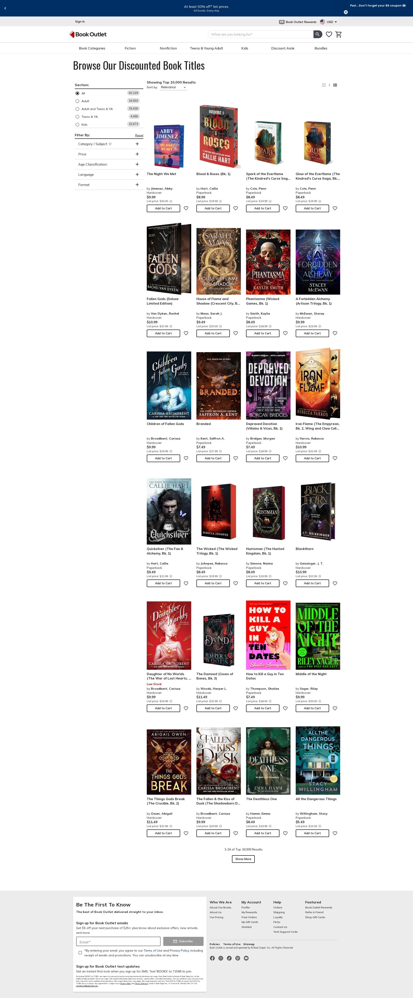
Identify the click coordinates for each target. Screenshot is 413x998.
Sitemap (249, 944)
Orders (277, 907)
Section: (82, 85)
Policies (215, 944)
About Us (216, 912)
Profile (246, 907)
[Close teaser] (346, 12)
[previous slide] (5, 8)
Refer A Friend (314, 912)
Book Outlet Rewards (318, 907)
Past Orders (249, 917)
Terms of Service (141, 983)
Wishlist (247, 927)
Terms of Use (232, 944)
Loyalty (277, 917)
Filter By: (82, 135)
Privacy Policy (125, 983)
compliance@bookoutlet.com (87, 986)
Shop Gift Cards (315, 917)
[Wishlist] (329, 34)
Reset (139, 135)
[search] (317, 34)
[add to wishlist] (186, 208)
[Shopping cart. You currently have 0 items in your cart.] (339, 34)
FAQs (276, 922)
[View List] (335, 85)
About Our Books (220, 907)
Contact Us (280, 927)
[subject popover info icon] (110, 144)
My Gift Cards (250, 922)
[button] (109, 93)
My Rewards (249, 912)
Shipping (279, 912)
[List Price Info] (171, 201)
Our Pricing (216, 917)
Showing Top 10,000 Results (171, 82)
